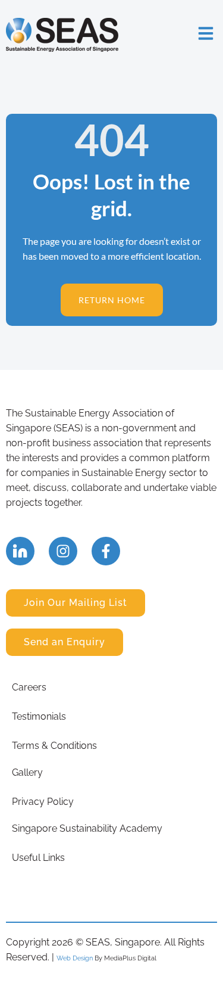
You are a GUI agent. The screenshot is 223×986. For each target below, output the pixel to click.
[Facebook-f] (106, 551)
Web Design (74, 958)
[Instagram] (63, 551)
